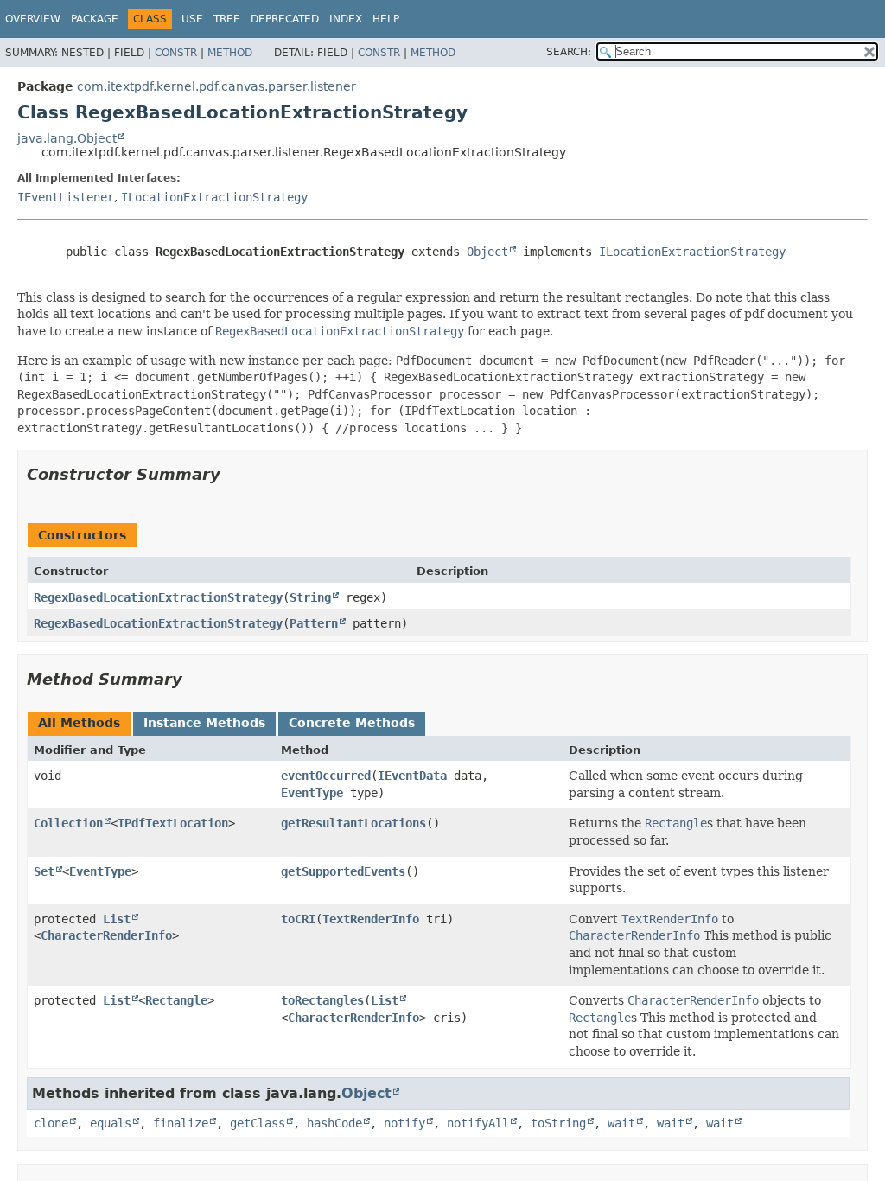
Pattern (314, 623)
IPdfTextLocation (173, 823)
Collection (68, 823)
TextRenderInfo (370, 919)
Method (229, 53)
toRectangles (322, 1000)
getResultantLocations (353, 823)
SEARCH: (568, 52)
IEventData (412, 775)
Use (192, 19)
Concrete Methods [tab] (352, 723)
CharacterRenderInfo (106, 935)
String (310, 597)
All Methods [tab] (79, 723)
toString (558, 1123)
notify (404, 1123)
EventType (312, 793)
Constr (176, 53)
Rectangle (176, 1000)
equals (110, 1123)
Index (345, 19)
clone (51, 1123)
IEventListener (65, 197)
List (117, 919)
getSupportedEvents (343, 871)
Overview (32, 19)
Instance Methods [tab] (204, 723)
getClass (257, 1123)
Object (487, 252)
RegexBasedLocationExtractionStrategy (158, 597)
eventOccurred (326, 775)
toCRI (298, 919)
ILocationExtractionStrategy (214, 197)
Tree (226, 19)
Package (94, 19)
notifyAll (478, 1123)
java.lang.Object (67, 138)
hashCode (334, 1123)
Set (44, 871)
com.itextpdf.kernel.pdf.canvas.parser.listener (216, 86)
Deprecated (285, 19)
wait (621, 1123)
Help (385, 19)
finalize (180, 1123)
